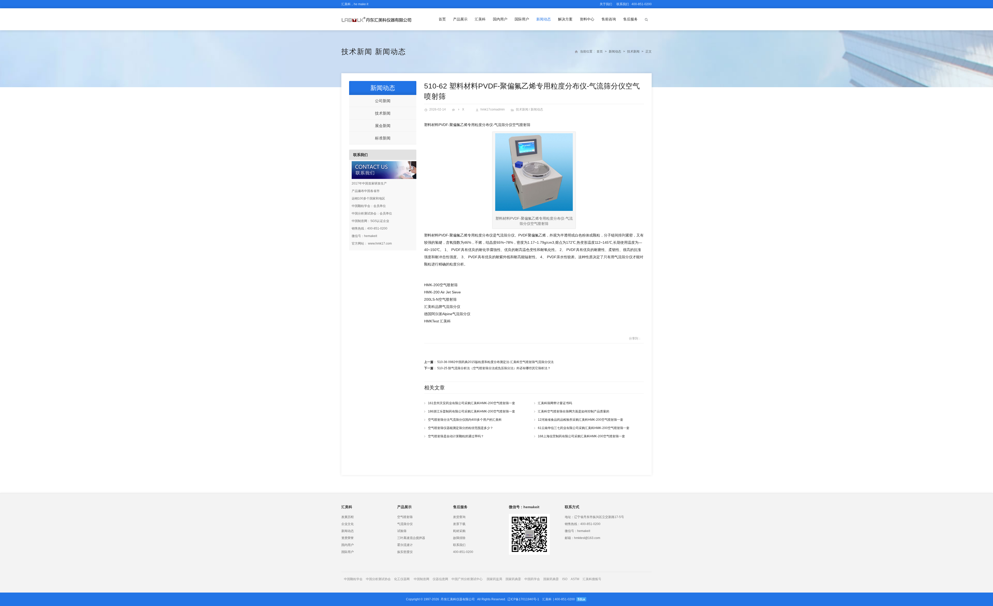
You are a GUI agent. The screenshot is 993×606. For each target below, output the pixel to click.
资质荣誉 (347, 538)
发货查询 (459, 517)
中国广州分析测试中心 (467, 579)
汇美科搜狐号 (592, 579)
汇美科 (480, 19)
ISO (564, 579)
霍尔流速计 (405, 545)
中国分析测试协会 (378, 579)
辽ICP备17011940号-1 (523, 599)
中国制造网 (421, 579)
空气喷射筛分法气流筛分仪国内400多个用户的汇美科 (465, 420)
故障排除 (459, 538)
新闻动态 (543, 19)
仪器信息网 (440, 579)
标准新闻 (382, 138)
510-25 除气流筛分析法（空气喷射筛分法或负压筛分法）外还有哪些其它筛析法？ (494, 368)
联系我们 (622, 4)
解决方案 (565, 19)
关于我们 (606, 4)
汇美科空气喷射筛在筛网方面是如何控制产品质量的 (573, 411)
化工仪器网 (402, 579)
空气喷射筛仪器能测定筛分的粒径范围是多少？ (460, 428)
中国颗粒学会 (353, 579)
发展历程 (347, 517)
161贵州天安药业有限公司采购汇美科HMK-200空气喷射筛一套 (471, 403)
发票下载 (459, 524)
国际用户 (522, 19)
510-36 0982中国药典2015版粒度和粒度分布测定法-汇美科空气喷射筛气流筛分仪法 (495, 362)
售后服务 (630, 19)
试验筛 (402, 531)
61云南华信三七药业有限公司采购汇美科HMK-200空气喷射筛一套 (583, 428)
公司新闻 (382, 101)
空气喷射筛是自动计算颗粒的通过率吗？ (456, 436)
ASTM (575, 579)
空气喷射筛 (405, 517)
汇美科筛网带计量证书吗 (555, 403)
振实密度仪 (405, 552)
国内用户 (500, 19)
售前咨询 (608, 19)
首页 (442, 19)
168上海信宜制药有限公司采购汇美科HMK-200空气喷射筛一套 (581, 436)
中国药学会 (532, 579)
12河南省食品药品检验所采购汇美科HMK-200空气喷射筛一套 (580, 420)
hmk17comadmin (492, 109)
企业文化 (347, 524)
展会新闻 (382, 125)
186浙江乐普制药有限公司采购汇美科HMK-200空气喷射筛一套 (471, 411)
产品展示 (460, 19)
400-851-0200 (463, 552)
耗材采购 (459, 531)
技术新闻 (356, 52)
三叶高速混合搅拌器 (411, 538)
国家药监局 (494, 579)
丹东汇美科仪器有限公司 (458, 599)
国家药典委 (513, 579)
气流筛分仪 (405, 524)
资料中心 (587, 19)
